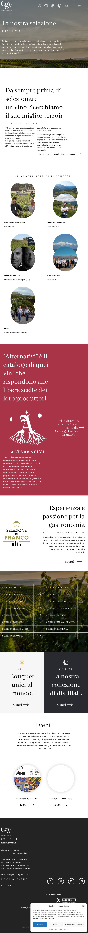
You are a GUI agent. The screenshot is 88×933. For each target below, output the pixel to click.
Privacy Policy (63, 929)
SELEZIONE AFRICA (56, 615)
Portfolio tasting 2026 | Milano (60, 799)
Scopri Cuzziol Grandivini (57, 154)
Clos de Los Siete (54, 275)
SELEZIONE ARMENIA (57, 629)
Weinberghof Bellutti (56, 222)
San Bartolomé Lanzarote (16, 333)
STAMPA (7, 885)
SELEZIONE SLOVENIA (13, 615)
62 (40, 594)
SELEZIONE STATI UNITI (58, 594)
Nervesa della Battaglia (15, 279)
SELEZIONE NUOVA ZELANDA (61, 622)
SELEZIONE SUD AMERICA (59, 608)
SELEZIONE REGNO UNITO (15, 629)
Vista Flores (52, 279)
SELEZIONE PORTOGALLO (59, 587)
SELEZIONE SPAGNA (12, 636)
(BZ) (58, 226)
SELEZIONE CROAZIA (12, 622)
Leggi (23, 805)
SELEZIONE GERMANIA (13, 608)
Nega (55, 924)
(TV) (28, 279)
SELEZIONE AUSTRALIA (58, 601)
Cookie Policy (53, 929)
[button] (84, 906)
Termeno (51, 226)
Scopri (69, 562)
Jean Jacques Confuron (14, 222)
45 (40, 587)
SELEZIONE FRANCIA (12, 594)
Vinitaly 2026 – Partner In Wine (27, 799)
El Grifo (7, 328)
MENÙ (79, 6)
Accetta (40, 924)
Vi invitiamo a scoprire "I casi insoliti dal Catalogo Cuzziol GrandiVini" (67, 428)
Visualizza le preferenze (74, 924)
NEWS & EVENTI (15, 879)
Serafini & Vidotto (12, 275)
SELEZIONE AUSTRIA (12, 601)
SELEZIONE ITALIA (11, 587)
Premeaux (9, 226)
